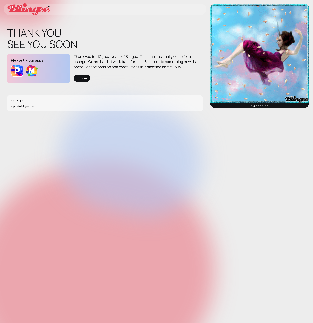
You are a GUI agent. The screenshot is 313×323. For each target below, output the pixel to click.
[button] (251, 105)
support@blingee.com (22, 106)
